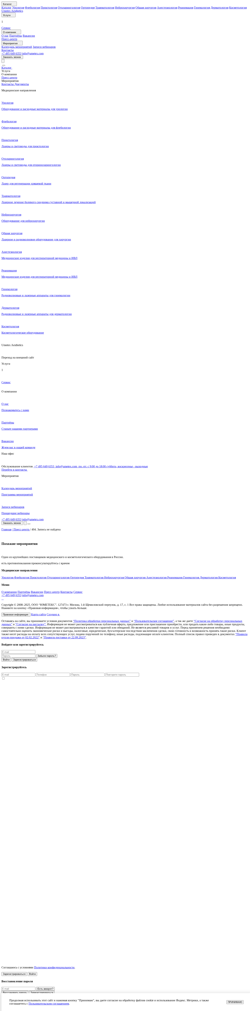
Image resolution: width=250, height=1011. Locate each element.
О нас (5, 35)
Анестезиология (167, 7)
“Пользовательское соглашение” (154, 621)
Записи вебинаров (44, 46)
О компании (9, 591)
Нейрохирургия (125, 7)
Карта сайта (38, 614)
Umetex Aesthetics (12, 10)
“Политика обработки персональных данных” (102, 621)
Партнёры (15, 35)
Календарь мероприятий (16, 46)
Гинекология (202, 7)
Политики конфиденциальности (54, 967)
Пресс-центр (9, 39)
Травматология (104, 7)
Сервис (6, 27)
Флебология (32, 7)
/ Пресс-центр (21, 529)
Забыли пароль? (47, 656)
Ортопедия (88, 7)
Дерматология (219, 7)
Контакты (7, 50)
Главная (6, 529)
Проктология (49, 7)
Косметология (238, 7)
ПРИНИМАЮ (235, 1002)
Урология (18, 7)
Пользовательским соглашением (49, 1003)
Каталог (6, 7)
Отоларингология (69, 7)
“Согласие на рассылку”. (30, 624)
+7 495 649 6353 (11, 53)
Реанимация (185, 7)
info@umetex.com (33, 53)
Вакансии (29, 35)
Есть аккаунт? (45, 988)
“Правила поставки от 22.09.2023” (64, 637)
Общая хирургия (145, 7)
